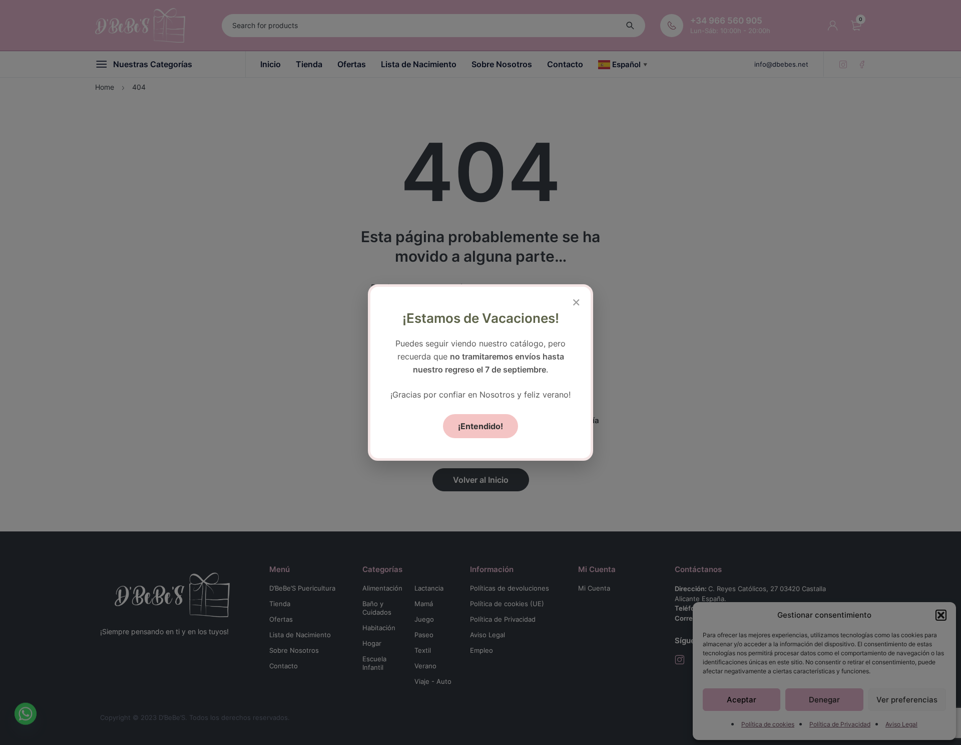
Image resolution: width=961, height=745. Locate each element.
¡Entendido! (480, 426)
